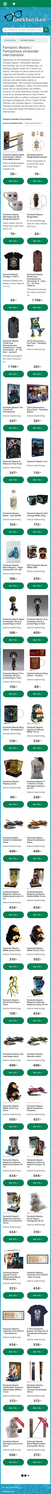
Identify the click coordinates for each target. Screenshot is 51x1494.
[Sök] (46, 29)
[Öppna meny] (5, 3)
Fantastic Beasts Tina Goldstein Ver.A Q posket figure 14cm (37, 621)
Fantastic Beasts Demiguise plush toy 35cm (13, 1443)
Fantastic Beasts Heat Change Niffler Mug (37, 514)
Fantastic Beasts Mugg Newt (35, 215)
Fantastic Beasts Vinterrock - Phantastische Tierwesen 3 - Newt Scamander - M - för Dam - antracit (12, 346)
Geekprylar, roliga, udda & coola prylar (25, 16)
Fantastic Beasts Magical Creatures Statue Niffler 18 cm (36, 894)
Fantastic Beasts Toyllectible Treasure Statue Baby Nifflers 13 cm (13, 1388)
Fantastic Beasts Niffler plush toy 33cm (11, 1108)
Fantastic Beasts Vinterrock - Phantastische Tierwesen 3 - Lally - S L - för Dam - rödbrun (37, 280)
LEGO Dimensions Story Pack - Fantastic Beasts (37, 409)
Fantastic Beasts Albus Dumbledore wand (36, 839)
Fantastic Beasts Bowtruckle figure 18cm (11, 1002)
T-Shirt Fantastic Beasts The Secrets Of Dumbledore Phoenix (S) (37, 1332)
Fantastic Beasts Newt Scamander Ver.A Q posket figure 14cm (13, 621)
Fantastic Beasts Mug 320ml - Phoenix (37, 674)
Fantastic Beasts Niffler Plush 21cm (35, 949)
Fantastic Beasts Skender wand (35, 1055)
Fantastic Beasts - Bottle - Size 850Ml (12, 514)
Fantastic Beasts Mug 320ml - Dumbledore (13, 728)
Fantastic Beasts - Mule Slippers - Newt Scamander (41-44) (13, 567)
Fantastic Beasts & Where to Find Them (12, 462)
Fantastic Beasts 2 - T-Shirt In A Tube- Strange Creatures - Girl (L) (36, 784)
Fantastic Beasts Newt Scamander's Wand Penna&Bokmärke (13, 156)
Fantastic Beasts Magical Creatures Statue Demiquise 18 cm (13, 1163)
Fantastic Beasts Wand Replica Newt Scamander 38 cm (36, 1443)
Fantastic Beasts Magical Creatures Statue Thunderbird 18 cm (12, 1219)
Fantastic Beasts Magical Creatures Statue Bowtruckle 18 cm (13, 895)
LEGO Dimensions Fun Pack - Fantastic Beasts (36, 343)
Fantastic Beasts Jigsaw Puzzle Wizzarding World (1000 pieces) (11, 1275)
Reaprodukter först (32, 123)
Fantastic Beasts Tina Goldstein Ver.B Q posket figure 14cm (13, 675)
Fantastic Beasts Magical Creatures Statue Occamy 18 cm (37, 1002)
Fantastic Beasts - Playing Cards (11, 782)
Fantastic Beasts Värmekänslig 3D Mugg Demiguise (11, 216)
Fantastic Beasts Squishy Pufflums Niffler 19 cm (35, 729)
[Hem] (14, 3)
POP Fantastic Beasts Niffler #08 (37, 566)
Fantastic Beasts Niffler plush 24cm (12, 949)
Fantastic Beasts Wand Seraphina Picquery (35, 1108)
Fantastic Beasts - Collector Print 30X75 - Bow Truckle (37, 1274)
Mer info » (13, 181)
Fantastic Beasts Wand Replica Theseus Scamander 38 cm (37, 1388)
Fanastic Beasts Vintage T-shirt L (11, 275)
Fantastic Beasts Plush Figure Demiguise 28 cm (35, 1218)
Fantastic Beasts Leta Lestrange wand (13, 1055)
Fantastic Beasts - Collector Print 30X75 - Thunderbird (13, 1331)
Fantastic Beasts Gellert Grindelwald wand (12, 839)
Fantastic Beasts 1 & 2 (37, 461)
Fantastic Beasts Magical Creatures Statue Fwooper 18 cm (36, 1163)
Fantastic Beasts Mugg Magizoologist (37, 155)
